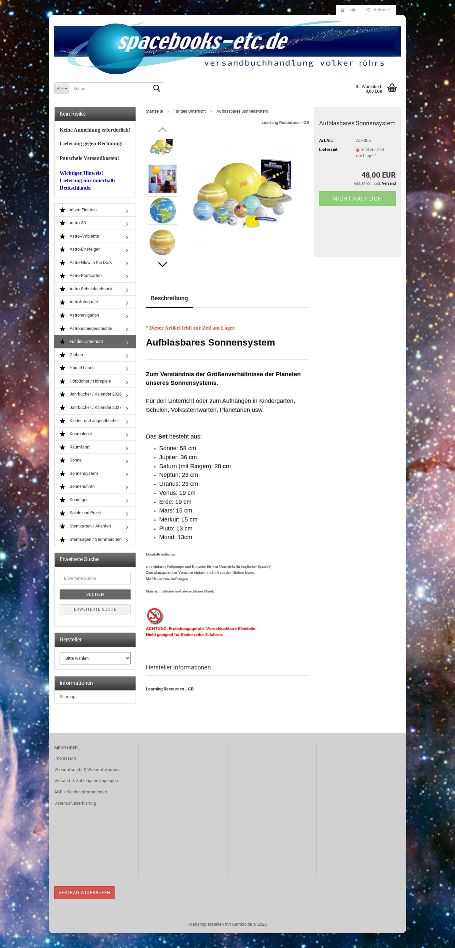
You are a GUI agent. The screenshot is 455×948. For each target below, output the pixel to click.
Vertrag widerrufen (84, 892)
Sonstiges (79, 499)
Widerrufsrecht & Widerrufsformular (88, 769)
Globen (76, 354)
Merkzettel (380, 10)
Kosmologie (80, 433)
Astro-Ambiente (84, 236)
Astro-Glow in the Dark (90, 262)
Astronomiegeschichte (90, 328)
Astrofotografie (83, 301)
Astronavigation (84, 315)
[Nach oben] (437, 938)
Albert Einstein (83, 209)
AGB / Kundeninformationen (80, 791)
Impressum (65, 758)
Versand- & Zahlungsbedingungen (86, 780)
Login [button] (350, 10)
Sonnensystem (83, 473)
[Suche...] (157, 89)
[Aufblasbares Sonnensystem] (246, 194)
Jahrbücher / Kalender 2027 (95, 407)
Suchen (95, 594)
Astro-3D (77, 222)
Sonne (75, 460)
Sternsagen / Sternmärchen (95, 539)
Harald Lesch (82, 367)
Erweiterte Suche (95, 609)
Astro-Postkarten (85, 275)
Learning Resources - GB (285, 122)
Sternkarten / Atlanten (90, 525)
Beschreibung (169, 298)
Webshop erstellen (206, 924)
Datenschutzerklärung (75, 803)
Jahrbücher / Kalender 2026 (95, 394)
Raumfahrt (79, 447)
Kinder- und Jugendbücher (94, 420)
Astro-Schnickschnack (91, 288)
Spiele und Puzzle (86, 512)
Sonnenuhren (82, 486)
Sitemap (67, 696)
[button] (163, 265)
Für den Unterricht (86, 341)
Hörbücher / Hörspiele (90, 381)
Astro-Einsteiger (84, 249)
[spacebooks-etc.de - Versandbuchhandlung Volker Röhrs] (227, 45)
